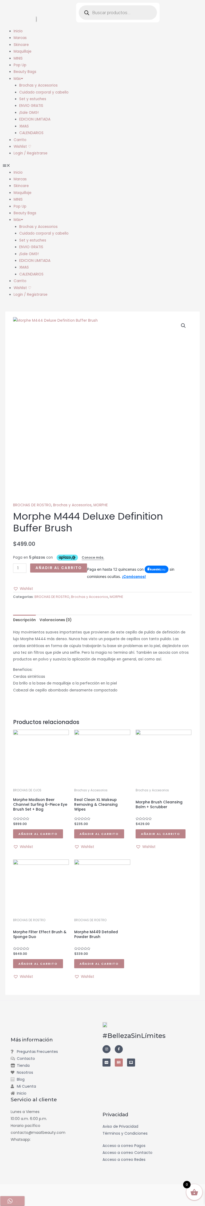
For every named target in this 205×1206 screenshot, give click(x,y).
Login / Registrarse (31, 153)
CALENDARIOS (31, 132)
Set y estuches (32, 99)
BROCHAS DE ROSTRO (32, 505)
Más (17, 78)
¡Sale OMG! (29, 112)
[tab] (24, 620)
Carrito (20, 139)
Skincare (21, 44)
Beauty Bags (25, 71)
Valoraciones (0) (56, 620)
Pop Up (20, 65)
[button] (102, 165)
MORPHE (100, 505)
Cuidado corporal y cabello (44, 92)
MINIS (18, 58)
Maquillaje (22, 51)
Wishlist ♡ (22, 146)
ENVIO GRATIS (31, 105)
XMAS (24, 126)
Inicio (18, 31)
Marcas (20, 37)
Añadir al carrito (59, 567)
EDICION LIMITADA (34, 119)
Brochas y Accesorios (38, 85)
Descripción (24, 620)
